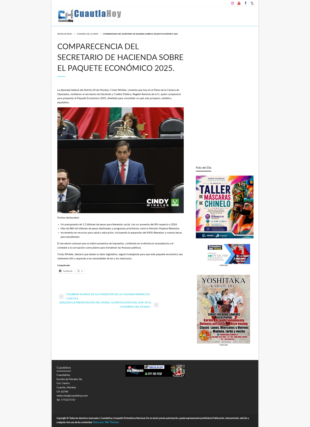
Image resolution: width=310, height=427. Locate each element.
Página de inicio (64, 34)
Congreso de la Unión (87, 34)
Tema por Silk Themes (106, 422)
